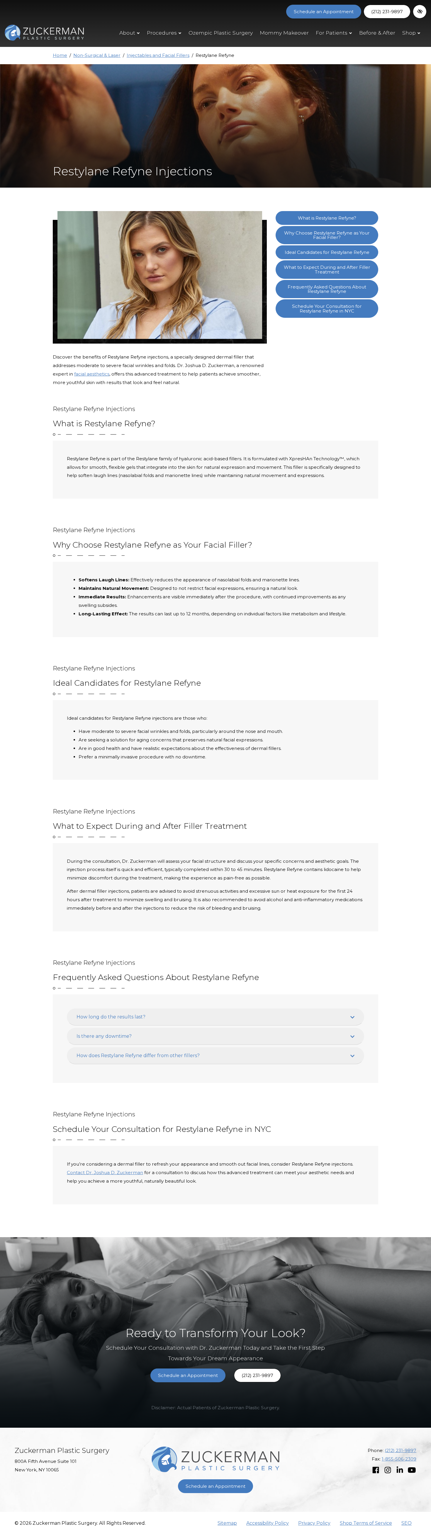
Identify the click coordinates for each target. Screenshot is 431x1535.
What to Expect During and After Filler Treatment (327, 269)
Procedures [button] (162, 33)
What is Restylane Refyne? (327, 218)
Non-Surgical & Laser (97, 55)
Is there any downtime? (104, 1036)
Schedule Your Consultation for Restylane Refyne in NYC (327, 308)
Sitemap (227, 1523)
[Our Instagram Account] (387, 1470)
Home (60, 55)
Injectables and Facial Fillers (158, 55)
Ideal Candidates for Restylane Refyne (327, 252)
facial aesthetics (91, 374)
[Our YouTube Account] (411, 1470)
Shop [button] (409, 33)
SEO (406, 1523)
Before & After (377, 33)
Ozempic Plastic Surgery (221, 33)
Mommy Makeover (284, 33)
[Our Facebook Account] (375, 1470)
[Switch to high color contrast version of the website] (420, 11)
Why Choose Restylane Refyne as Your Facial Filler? (327, 235)
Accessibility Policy (267, 1523)
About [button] (127, 33)
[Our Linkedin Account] (399, 1470)
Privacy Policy (314, 1523)
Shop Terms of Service (366, 1523)
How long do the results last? (111, 1017)
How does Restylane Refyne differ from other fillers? (138, 1055)
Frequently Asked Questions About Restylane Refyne (327, 289)
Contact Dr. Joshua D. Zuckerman (105, 1172)
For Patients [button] (331, 33)
